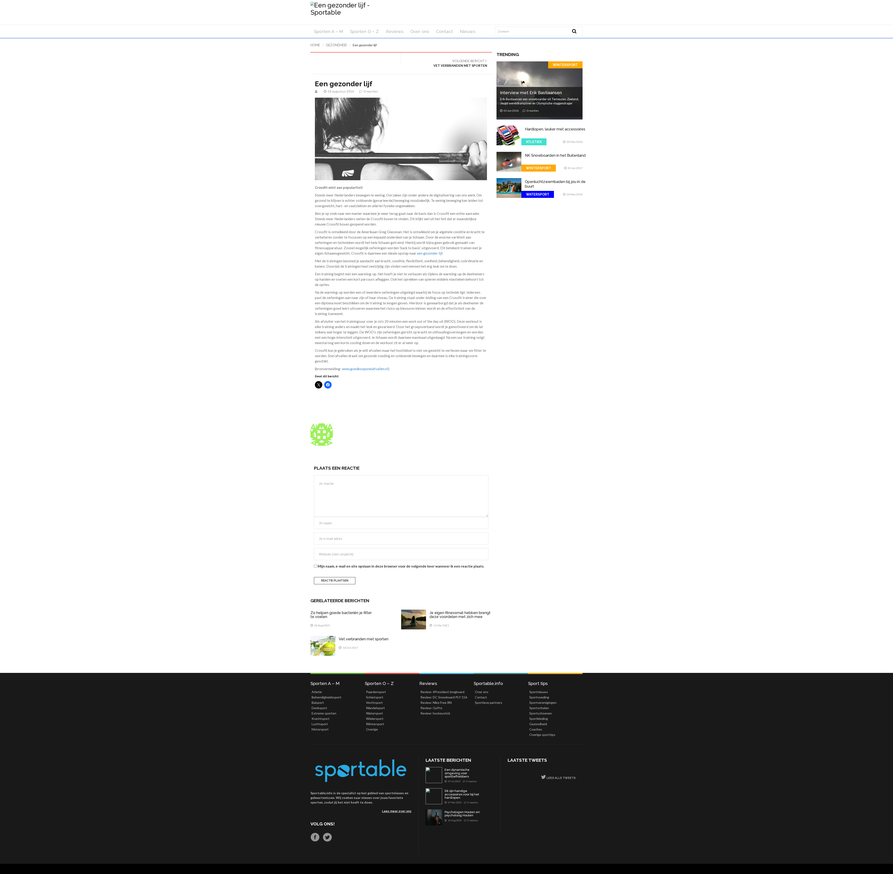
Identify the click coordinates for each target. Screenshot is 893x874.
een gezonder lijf (430, 253)
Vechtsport (374, 703)
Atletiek (534, 142)
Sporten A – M (328, 31)
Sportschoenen (540, 713)
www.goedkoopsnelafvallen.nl (365, 369)
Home (315, 45)
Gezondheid (336, 45)
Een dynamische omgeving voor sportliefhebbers (457, 773)
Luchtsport (320, 724)
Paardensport (376, 692)
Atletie (317, 692)
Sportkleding (538, 719)
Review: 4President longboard (442, 692)
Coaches (535, 729)
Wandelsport (375, 708)
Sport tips (538, 683)
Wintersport (565, 65)
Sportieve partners (488, 703)
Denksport (319, 708)
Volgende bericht (460, 63)
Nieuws (467, 31)
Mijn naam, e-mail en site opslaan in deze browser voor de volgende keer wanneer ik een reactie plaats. (401, 566)
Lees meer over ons (396, 811)
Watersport (537, 194)
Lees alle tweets (561, 778)
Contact (444, 31)
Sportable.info (488, 683)
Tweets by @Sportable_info (529, 767)
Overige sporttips (542, 735)
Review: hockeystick (435, 713)
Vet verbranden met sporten (363, 639)
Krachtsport (321, 719)
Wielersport (374, 719)
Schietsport (374, 697)
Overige (372, 729)
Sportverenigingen (542, 703)
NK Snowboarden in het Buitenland (555, 155)
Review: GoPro (431, 708)
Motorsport (320, 729)
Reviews (394, 31)
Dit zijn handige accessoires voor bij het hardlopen (462, 794)
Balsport (318, 703)
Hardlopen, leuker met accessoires (555, 129)
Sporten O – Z (364, 31)
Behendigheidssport (326, 697)
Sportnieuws (538, 692)
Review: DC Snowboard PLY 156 (443, 697)
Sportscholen (539, 708)
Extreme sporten (324, 713)
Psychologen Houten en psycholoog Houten (462, 814)
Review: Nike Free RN (436, 703)
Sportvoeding (539, 697)
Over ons (419, 31)
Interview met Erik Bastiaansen (531, 92)
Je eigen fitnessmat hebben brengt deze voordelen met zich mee (460, 615)
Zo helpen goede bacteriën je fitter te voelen (341, 615)
